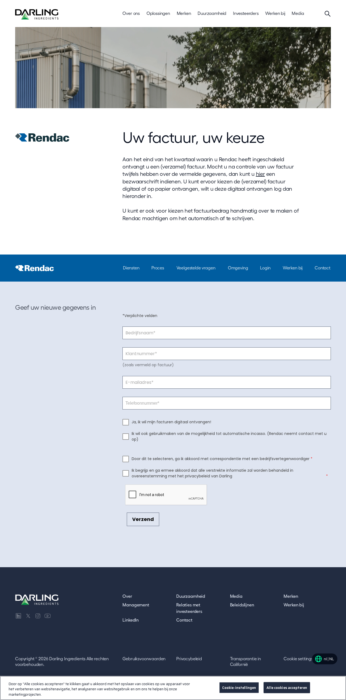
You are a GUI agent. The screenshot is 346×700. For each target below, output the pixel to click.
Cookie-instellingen (239, 687)
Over (127, 596)
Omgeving (238, 267)
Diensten (131, 267)
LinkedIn (130, 620)
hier (260, 174)
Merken (291, 596)
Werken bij (292, 267)
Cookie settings (298, 658)
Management (135, 604)
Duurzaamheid (190, 596)
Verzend (143, 519)
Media (236, 596)
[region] (173, 688)
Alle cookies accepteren (287, 687)
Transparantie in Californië (245, 661)
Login (265, 267)
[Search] (327, 13)
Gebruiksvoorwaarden (143, 658)
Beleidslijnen (242, 604)
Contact (323, 267)
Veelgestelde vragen (196, 267)
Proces (157, 267)
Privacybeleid (189, 658)
